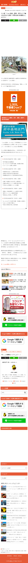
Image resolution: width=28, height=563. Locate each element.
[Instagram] (22, 381)
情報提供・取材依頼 (17, 555)
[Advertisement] (14, 38)
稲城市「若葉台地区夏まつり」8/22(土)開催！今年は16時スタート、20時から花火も (16, 503)
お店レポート (22, 4)
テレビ (4, 351)
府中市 (15, 351)
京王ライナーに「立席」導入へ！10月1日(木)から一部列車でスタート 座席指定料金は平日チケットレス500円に (16, 539)
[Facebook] (16, 381)
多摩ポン (11, 561)
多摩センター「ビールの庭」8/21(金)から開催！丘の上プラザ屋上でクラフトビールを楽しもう (17, 525)
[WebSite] (5, 381)
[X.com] (10, 381)
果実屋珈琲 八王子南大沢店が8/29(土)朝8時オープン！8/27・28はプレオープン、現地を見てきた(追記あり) (17, 532)
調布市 (20, 351)
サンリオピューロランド (13, 4)
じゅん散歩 (9, 351)
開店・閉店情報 (4, 4)
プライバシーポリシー (14, 558)
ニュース (3, 8)
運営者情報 (9, 555)
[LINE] (14, 383)
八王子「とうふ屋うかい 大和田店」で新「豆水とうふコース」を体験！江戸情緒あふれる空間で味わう (17, 496)
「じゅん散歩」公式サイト (9, 264)
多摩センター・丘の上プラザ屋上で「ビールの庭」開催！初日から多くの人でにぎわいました (17, 510)
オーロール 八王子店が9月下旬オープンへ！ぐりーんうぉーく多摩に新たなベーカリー (17, 489)
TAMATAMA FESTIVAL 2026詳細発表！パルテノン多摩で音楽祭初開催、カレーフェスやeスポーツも (17, 517)
